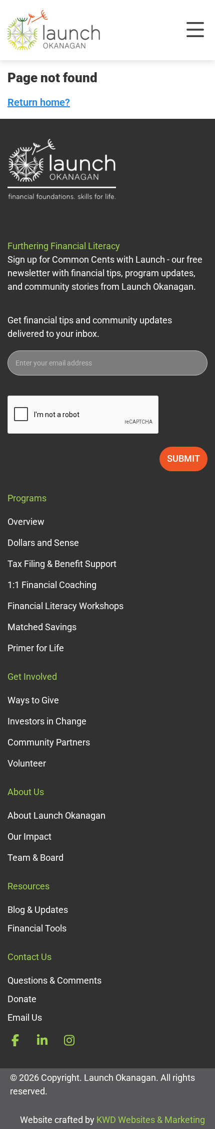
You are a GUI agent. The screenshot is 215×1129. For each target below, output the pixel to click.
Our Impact (30, 836)
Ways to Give (33, 700)
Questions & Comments (55, 980)
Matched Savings (42, 627)
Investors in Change (47, 721)
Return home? (39, 102)
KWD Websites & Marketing (150, 1119)
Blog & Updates (38, 909)
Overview (26, 521)
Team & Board (36, 857)
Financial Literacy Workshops (66, 606)
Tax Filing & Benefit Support (62, 563)
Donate (22, 999)
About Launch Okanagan (57, 815)
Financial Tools (37, 928)
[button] (195, 30)
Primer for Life (36, 648)
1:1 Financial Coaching (52, 585)
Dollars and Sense (43, 542)
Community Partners (49, 742)
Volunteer (27, 763)
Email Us (25, 1017)
